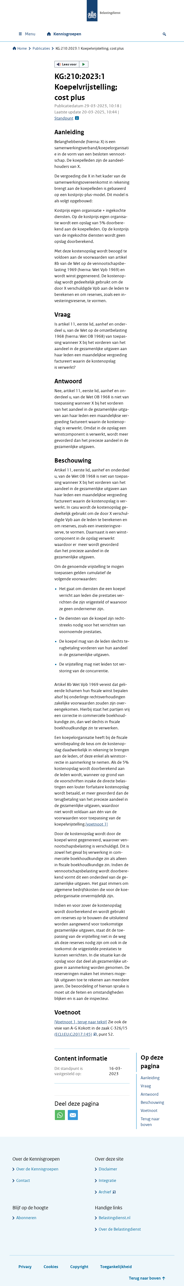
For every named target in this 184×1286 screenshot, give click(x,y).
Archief (105, 1192)
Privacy (25, 1266)
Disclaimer (108, 1169)
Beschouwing (152, 1102)
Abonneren (26, 1217)
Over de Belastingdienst (120, 1229)
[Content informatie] (76, 118)
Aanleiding (150, 1077)
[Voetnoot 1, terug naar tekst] (80, 1022)
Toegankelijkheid (116, 1266)
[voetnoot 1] (97, 824)
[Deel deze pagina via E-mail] (73, 1115)
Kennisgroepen (67, 34)
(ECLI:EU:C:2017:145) (73, 1034)
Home (22, 48)
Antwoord (150, 1094)
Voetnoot (149, 1110)
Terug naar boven (150, 1121)
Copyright (79, 1266)
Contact (23, 1180)
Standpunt (63, 118)
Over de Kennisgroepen (37, 1169)
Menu (30, 34)
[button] (71, 64)
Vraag (146, 1086)
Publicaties (41, 48)
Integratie (107, 1180)
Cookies (51, 1266)
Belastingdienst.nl (114, 1217)
